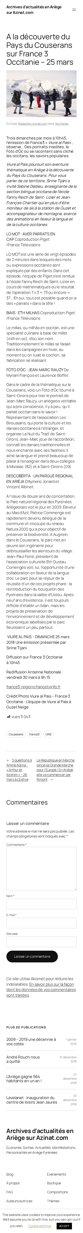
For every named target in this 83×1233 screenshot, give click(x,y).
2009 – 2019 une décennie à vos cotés (31, 1041)
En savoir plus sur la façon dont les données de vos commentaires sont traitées (41, 990)
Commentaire (16, 845)
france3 (34, 734)
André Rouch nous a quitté (23, 1059)
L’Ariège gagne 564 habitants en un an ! (24, 1078)
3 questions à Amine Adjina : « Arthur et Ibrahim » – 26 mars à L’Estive (19, 770)
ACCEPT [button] (64, 1226)
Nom (10, 896)
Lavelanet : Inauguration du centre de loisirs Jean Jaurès (31, 1099)
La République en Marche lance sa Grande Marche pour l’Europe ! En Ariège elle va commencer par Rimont (55, 770)
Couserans (16, 734)
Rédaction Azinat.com (32, 124)
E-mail (11, 915)
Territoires (61, 124)
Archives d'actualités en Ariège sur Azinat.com (39, 1134)
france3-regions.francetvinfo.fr (33, 686)
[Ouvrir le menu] (74, 9)
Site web (12, 934)
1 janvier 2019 (71, 1041)
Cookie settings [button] (39, 1226)
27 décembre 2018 (70, 1078)
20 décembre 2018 (70, 1100)
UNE (49, 734)
